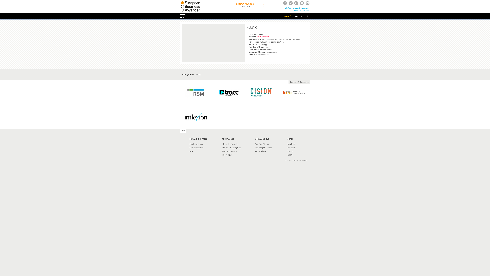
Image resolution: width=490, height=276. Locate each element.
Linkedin (291, 147)
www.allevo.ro (263, 37)
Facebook (291, 144)
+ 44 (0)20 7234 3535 (301, 11)
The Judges (227, 155)
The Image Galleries (263, 147)
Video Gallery (260, 151)
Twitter (290, 151)
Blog (191, 151)
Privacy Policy (303, 160)
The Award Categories (231, 147)
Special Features (196, 147)
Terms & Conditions (291, 160)
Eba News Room (196, 144)
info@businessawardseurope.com (297, 8)
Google (290, 155)
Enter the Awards (229, 151)
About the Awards (229, 144)
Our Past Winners (262, 144)
